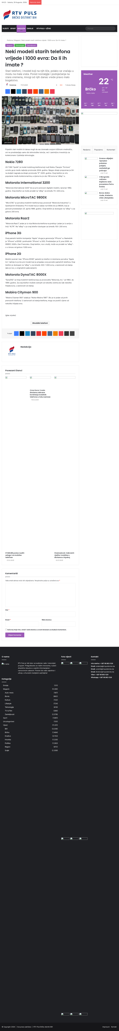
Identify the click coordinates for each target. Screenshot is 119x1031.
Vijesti (6, 28)
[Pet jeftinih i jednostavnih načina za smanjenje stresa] (65, 839)
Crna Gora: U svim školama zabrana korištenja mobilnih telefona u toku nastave (40, 393)
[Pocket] (52, 91)
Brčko (7, 732)
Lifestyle (8, 703)
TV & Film (8, 711)
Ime (7, 610)
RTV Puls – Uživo (43, 28)
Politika (7, 743)
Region (7, 747)
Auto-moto (9, 693)
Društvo (8, 736)
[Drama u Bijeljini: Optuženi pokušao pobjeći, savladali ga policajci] (91, 161)
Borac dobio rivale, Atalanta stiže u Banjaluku (106, 195)
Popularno (98, 150)
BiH (6, 729)
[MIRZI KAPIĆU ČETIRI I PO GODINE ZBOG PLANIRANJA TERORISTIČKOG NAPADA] (83, 749)
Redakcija (13, 85)
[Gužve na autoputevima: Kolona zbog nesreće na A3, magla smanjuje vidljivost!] (83, 1015)
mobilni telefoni (41, 323)
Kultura (7, 700)
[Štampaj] (72, 333)
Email (8, 620)
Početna (10, 40)
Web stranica (46, 620)
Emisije (30, 28)
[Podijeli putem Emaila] (66, 333)
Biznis (7, 696)
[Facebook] (7, 91)
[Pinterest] (30, 91)
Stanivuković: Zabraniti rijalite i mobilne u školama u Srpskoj (64, 555)
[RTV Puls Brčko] (20, 15)
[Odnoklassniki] (46, 91)
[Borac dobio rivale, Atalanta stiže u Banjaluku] (91, 196)
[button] (99, 59)
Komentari (111, 150)
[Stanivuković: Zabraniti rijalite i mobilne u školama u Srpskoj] (64, 463)
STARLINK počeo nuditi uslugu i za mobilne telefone (14, 555)
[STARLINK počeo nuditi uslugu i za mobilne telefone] (15, 463)
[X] (13, 91)
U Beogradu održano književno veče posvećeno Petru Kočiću (106, 182)
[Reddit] (35, 91)
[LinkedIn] (19, 91)
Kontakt (114, 1027)
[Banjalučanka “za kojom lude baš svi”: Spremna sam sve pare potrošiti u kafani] (74, 664)
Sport (13, 28)
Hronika (8, 740)
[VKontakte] (41, 91)
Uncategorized (8, 721)
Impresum (106, 1027)
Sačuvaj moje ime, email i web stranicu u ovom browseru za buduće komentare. (37, 630)
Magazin (21, 28)
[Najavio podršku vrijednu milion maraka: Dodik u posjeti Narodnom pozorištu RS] (65, 1015)
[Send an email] (17, 85)
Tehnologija (20, 45)
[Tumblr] (24, 91)
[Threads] (112, 2)
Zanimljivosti (31, 45)
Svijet (7, 750)
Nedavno (86, 150)
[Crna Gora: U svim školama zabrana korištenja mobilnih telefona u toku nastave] (40, 382)
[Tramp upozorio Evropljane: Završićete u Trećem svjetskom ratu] (74, 839)
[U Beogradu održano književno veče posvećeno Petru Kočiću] (91, 180)
